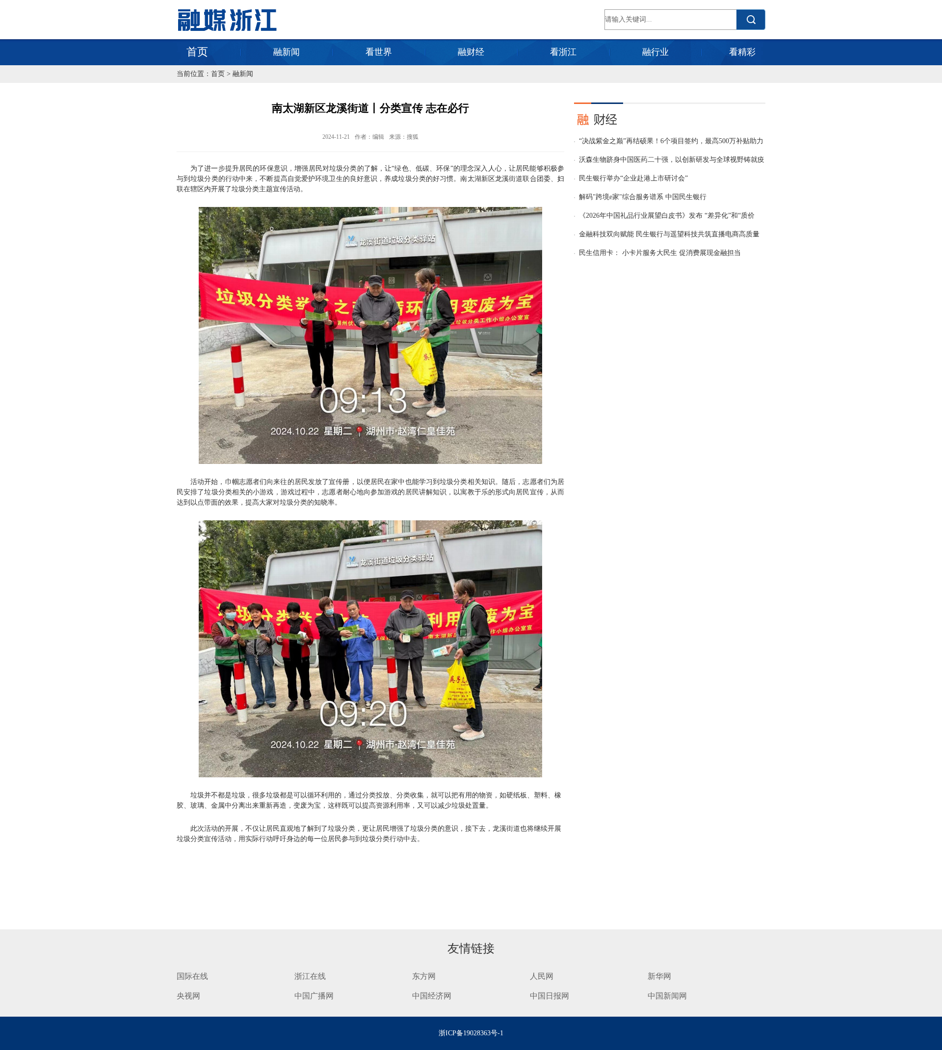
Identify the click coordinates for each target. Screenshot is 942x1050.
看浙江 (563, 52)
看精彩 (742, 52)
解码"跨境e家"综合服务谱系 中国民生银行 (642, 197)
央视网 (188, 996)
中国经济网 (431, 996)
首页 (197, 52)
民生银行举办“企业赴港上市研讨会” (633, 178)
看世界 (379, 52)
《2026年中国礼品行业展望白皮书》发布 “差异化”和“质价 (667, 215)
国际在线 (192, 976)
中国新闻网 (667, 996)
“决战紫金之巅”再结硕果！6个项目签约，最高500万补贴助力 (671, 141)
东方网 (424, 976)
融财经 (471, 52)
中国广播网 (314, 996)
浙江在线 (310, 976)
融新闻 (286, 52)
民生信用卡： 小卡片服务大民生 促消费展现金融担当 (660, 252)
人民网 (541, 976)
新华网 (659, 976)
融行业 (655, 52)
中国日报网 (550, 996)
